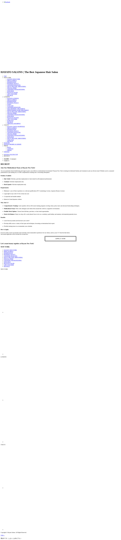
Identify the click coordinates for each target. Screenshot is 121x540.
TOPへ (3, 535)
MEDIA (9, 150)
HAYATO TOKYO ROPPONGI (16, 126)
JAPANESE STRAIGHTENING (16, 89)
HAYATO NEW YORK (13, 79)
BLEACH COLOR (12, 92)
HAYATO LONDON (13, 98)
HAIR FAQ (10, 120)
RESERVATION (11, 82)
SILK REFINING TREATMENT (16, 108)
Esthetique (6, 151)
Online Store (10, 140)
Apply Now (60, 238)
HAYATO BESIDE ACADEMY (12, 144)
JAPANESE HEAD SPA (14, 85)
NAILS (9, 104)
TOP (5, 76)
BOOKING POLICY (13, 83)
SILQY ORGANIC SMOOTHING (16, 86)
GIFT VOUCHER (12, 94)
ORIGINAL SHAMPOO (14, 123)
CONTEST (10, 148)
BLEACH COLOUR (13, 117)
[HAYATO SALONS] (42, 29)
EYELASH (10, 105)
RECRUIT (10, 95)
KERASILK (10, 91)
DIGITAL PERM (11, 88)
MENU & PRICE (12, 80)
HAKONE (7, 143)
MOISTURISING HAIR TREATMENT (18, 110)
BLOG (9, 147)
